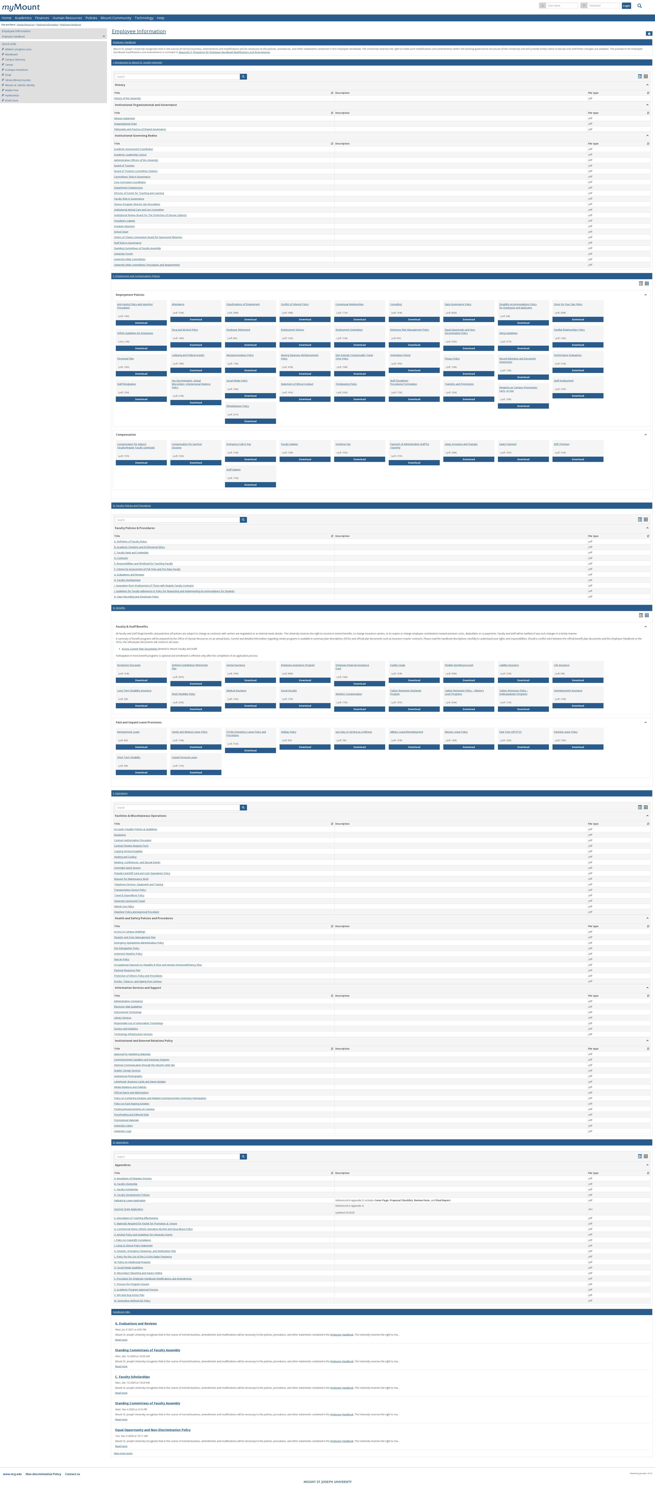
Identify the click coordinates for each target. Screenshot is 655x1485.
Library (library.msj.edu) (18, 80)
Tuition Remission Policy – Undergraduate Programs (513, 692)
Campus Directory (15, 59)
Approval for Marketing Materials (132, 1054)
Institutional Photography (128, 1076)
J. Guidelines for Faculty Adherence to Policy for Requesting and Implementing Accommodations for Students (174, 591)
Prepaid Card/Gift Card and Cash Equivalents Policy (142, 873)
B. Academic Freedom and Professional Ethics (139, 547)
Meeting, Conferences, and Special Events (137, 862)
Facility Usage (397, 665)
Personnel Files (125, 358)
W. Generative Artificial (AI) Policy (132, 1300)
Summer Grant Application (128, 1209)
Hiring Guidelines (508, 333)
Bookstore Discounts (129, 665)
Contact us (72, 1474)
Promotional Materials (126, 1120)
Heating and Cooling (125, 856)
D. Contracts (121, 558)
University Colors (123, 1125)
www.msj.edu (12, 1474)
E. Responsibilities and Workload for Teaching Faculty (143, 563)
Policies (91, 18)
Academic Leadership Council (130, 154)
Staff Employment (564, 380)
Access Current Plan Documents (140, 648)
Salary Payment (507, 444)
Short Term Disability (128, 757)
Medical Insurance (236, 690)
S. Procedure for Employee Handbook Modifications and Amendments (153, 1278)
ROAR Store (11, 100)
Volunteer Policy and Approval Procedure (136, 911)
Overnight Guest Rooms (127, 867)
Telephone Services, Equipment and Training (138, 884)
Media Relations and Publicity (130, 1087)
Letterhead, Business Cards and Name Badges (140, 1081)
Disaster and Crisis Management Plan (135, 937)
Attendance (178, 304)
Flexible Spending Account (459, 665)
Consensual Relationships (350, 304)
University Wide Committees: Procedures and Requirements (147, 264)
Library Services (122, 1017)
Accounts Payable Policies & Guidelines (135, 829)
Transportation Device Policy (130, 889)
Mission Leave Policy (456, 731)
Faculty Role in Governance (129, 198)
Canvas (9, 64)
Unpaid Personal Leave (184, 757)
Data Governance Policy (458, 304)
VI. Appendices (121, 1142)
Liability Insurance (509, 665)
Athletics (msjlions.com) (18, 49)
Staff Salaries (233, 469)
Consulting (396, 304)
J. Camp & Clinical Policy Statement (133, 1245)
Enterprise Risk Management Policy (409, 329)
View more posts (123, 1453)
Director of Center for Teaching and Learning (139, 193)
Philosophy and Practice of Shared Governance (140, 129)
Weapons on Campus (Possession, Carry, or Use (518, 389)
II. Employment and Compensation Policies (136, 276)
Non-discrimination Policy (43, 1474)
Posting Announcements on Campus (134, 1109)
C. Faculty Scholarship (126, 1189)
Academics (23, 18)
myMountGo (12, 95)
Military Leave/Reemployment (406, 731)
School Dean (121, 231)
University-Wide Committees (129, 259)
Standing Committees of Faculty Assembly (137, 248)
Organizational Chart (125, 123)
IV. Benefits (119, 607)
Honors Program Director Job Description (137, 204)
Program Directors (124, 226)
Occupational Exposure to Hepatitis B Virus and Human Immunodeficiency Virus (158, 964)
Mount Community (116, 18)
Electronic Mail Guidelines (128, 1006)
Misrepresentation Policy (240, 355)
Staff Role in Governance (127, 242)
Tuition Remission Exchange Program (405, 692)
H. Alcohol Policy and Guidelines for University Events (143, 1234)
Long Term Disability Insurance (134, 690)
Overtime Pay (343, 444)
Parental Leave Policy (566, 731)
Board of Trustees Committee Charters (136, 171)
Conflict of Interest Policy (295, 304)
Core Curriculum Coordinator (130, 182)
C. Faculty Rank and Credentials (131, 552)
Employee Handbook (70, 24)
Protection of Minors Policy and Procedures (138, 975)
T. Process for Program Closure (131, 1284)
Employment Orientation (349, 329)
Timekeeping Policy (346, 384)
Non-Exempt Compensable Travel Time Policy (354, 356)
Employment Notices (292, 329)
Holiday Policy (288, 731)
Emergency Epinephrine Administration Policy (139, 942)
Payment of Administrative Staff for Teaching (409, 445)
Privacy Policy (452, 358)
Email (8, 75)
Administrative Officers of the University (136, 160)
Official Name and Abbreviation (131, 1092)
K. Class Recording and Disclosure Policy (136, 596)
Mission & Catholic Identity (20, 85)
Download (151, 322)
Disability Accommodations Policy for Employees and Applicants (518, 306)
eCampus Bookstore (16, 69)
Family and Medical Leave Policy (189, 731)
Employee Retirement (238, 329)
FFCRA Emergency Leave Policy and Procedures (246, 733)
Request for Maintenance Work (131, 878)
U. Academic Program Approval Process (136, 1289)
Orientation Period (400, 355)
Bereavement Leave (128, 731)
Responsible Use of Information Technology (138, 1023)
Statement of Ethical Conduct (297, 384)
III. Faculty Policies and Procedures (132, 505)
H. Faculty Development (127, 580)
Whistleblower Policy (237, 406)
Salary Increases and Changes (461, 444)
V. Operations (120, 793)
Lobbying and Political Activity (188, 355)
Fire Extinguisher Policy (126, 948)
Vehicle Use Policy (124, 906)
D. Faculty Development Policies (132, 1195)
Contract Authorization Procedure (132, 840)
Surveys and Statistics (126, 1028)
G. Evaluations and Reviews (129, 574)
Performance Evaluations (568, 355)
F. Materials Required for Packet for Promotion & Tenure (145, 1223)
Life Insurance (561, 665)
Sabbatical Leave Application (129, 1200)
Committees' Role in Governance (132, 176)
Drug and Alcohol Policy (185, 329)
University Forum (123, 253)
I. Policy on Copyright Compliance (132, 1240)
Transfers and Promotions (459, 384)
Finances (42, 18)
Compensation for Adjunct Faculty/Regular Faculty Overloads (136, 445)
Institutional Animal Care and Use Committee (139, 209)
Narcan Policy (121, 959)
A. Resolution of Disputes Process (133, 1178)
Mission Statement (124, 118)
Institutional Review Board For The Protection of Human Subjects (150, 215)
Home (6, 18)
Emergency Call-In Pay (238, 444)
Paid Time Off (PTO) (510, 731)
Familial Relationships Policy (569, 329)
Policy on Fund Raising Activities (131, 1103)
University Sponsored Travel (129, 901)
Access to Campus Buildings (129, 931)
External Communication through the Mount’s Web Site (144, 1065)
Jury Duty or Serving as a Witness (354, 731)
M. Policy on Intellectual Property (132, 1262)
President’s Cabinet (124, 220)
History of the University (127, 98)
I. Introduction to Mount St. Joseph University (137, 62)
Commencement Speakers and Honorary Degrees (141, 1059)
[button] (243, 77)
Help (160, 18)
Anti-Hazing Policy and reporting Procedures (134, 306)
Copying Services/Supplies (128, 851)
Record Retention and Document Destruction (517, 360)
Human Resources (67, 18)
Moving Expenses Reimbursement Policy (299, 356)
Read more (121, 1339)
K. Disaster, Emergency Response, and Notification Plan (145, 1251)
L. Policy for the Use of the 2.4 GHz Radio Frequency (143, 1256)
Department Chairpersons (128, 187)
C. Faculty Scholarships (132, 1377)
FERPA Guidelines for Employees (135, 333)
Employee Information (47, 24)
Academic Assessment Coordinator (133, 149)
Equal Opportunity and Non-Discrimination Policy (460, 331)
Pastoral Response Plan (127, 970)
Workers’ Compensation (349, 694)
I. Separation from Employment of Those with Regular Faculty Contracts (154, 585)
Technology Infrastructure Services (133, 1034)
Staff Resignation (126, 384)
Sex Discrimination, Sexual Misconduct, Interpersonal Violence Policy (191, 384)
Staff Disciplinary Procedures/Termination (403, 382)
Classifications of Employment (243, 304)
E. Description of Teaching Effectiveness (136, 1218)
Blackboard (11, 54)
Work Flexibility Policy (183, 694)
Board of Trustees (124, 165)
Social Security (289, 690)
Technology (144, 18)
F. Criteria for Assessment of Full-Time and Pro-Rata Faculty (147, 569)
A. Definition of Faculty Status (130, 541)
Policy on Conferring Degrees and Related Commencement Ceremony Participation (160, 1098)
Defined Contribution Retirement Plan (190, 666)
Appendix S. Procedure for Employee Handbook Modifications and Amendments (224, 52)
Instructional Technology (127, 1012)
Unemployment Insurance (568, 690)
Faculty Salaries (289, 444)
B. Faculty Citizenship (125, 1183)
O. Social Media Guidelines (128, 1267)
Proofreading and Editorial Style (131, 1114)
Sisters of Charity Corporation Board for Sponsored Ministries (148, 237)
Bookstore (120, 834)
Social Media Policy (237, 380)
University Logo (122, 1131)
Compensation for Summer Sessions (187, 445)
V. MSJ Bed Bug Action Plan (129, 1295)
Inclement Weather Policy (128, 953)
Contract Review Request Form (131, 845)
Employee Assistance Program (298, 665)
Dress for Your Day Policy (568, 304)
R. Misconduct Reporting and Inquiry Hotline (138, 1273)
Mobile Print (11, 90)
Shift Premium (562, 444)
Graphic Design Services (127, 1070)
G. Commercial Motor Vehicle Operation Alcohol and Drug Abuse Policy (153, 1229)
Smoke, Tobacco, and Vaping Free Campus (138, 981)
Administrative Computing (128, 1001)
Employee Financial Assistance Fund (352, 666)
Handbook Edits (121, 1312)
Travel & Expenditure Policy (129, 895)
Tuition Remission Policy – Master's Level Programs (464, 692)
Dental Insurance (235, 665)
